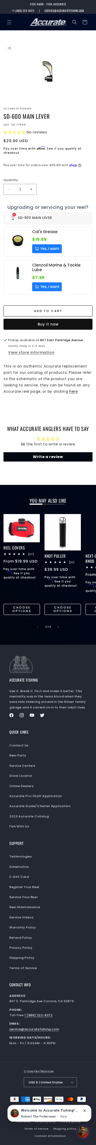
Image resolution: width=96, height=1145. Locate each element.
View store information (31, 352)
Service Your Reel (23, 897)
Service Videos (21, 917)
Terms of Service (23, 968)
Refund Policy (20, 937)
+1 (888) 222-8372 (23, 11)
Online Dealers (21, 786)
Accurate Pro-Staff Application (35, 796)
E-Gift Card (19, 877)
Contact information (50, 1136)
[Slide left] (38, 627)
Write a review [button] (48, 456)
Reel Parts (17, 755)
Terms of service (36, 1129)
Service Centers (22, 765)
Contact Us (18, 745)
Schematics (19, 867)
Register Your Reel (24, 887)
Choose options (21, 609)
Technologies (20, 856)
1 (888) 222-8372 (38, 1015)
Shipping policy (64, 1129)
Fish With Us (19, 826)
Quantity (10, 180)
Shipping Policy (22, 958)
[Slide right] (58, 627)
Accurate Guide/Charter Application (39, 806)
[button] (9, 22)
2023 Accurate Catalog (29, 816)
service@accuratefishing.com (64, 11)
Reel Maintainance (24, 907)
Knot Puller (55, 556)
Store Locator (20, 776)
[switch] (83, 1132)
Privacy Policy (20, 947)
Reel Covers (14, 547)
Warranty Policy (22, 927)
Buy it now (48, 324)
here (73, 391)
